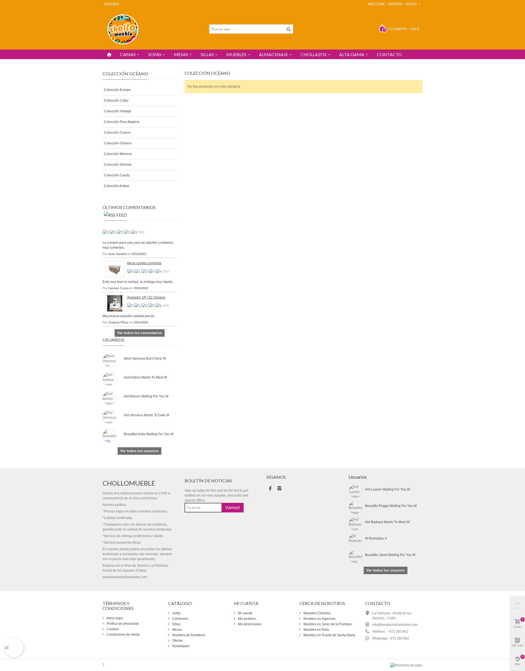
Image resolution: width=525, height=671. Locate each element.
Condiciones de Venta (122, 634)
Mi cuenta (244, 613)
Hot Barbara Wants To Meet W (387, 522)
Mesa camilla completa (144, 263)
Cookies (112, 629)
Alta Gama (351, 54)
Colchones (179, 619)
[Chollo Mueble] (123, 29)
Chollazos (313, 54)
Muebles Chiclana (317, 613)
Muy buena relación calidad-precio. (129, 316)
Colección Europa (117, 90)
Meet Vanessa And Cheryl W (145, 358)
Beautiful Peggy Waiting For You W (391, 506)
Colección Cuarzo (117, 132)
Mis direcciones (249, 624)
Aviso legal (114, 618)
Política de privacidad (122, 624)
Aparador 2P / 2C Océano (146, 297)
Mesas (181, 54)
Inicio (106, 62)
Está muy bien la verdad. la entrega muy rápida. (138, 282)
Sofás (154, 54)
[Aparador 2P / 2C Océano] (114, 303)
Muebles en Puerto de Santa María (329, 635)
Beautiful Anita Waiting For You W (148, 434)
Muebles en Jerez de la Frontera (327, 624)
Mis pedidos (246, 619)
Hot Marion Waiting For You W (146, 396)
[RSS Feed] (115, 216)
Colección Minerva (118, 154)
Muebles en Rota (316, 630)
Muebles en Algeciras (319, 619)
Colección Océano (118, 143)
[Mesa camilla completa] (114, 269)
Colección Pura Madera (121, 122)
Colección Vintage (117, 111)
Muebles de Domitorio (188, 635)
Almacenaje (273, 54)
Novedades (180, 646)
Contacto (389, 54)
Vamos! (232, 507)
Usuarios (113, 339)
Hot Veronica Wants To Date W (146, 415)
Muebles (236, 54)
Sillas (207, 54)
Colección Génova (118, 165)
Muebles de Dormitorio (133, 62)
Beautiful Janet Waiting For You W (390, 555)
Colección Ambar (116, 186)
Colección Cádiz (116, 100)
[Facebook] (270, 488)
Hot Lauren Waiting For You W (387, 489)
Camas (128, 54)
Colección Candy (117, 175)
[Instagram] (279, 488)
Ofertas (177, 641)
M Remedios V (376, 538)
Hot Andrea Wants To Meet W (145, 377)
